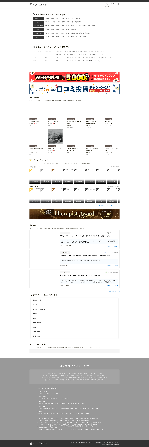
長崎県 (57, 36)
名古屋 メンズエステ (50, 51)
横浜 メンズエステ (49, 58)
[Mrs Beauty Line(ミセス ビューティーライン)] (93, 151)
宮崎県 (67, 36)
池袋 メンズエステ (37, 54)
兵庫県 (52, 29)
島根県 (67, 33)
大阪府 (47, 29)
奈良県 (67, 29)
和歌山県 (73, 29)
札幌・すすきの (108, 125)
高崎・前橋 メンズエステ (62, 54)
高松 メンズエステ (60, 61)
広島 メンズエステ (49, 61)
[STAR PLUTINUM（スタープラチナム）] (74, 124)
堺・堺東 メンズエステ (94, 58)
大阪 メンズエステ (37, 51)
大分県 (62, 36)
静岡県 (52, 25)
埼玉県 (58, 22)
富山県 (73, 25)
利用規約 (83, 442)
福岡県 (47, 36)
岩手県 (62, 18)
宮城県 (73, 18)
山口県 (57, 33)
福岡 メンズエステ (77, 51)
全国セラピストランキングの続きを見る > (109, 205)
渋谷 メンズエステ (109, 54)
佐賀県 (52, 36)
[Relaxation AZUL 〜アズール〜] (112, 151)
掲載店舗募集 (98, 442)
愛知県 (47, 25)
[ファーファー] (108, 122)
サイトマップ (71, 442)
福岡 (49, 125)
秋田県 (57, 18)
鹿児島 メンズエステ (94, 61)
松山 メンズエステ (71, 61)
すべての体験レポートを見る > (112, 291)
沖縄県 (84, 36)
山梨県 (93, 25)
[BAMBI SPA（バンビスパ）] (55, 149)
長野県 (88, 25)
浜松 (30, 125)
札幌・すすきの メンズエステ (64, 51)
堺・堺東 (50, 152)
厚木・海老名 (70, 127)
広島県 (47, 33)
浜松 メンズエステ (71, 58)
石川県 (78, 25)
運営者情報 (111, 442)
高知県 (83, 33)
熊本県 (73, 36)
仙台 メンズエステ (49, 54)
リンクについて (105, 442)
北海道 (47, 18)
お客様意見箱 (77, 442)
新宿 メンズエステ (88, 51)
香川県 (73, 33)
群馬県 (69, 22)
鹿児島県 (78, 36)
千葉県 (63, 22)
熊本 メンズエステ (82, 61)
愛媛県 (88, 33)
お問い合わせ (117, 442)
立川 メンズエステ (37, 58)
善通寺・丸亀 (107, 154)
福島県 (78, 18)
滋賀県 (62, 29)
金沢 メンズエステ (82, 58)
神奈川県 (53, 22)
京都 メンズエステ (37, 61)
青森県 (52, 18)
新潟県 (67, 25)
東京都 (47, 22)
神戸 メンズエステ (106, 58)
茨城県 (79, 22)
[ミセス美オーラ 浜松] (34, 122)
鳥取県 (62, 33)
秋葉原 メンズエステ (100, 51)
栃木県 (74, 22)
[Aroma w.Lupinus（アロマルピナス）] (36, 151)
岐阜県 (57, 25)
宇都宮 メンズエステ (75, 54)
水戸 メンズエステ (86, 54)
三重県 (62, 25)
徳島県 (78, 33)
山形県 (67, 18)
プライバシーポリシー (90, 442)
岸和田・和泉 (88, 127)
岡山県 (52, 33)
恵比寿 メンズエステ (98, 54)
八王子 (30, 154)
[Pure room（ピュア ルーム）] (55, 122)
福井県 (83, 25)
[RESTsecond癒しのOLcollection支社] (93, 124)
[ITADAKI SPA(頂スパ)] (72, 149)
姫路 (68, 152)
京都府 (57, 29)
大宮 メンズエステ (60, 58)
